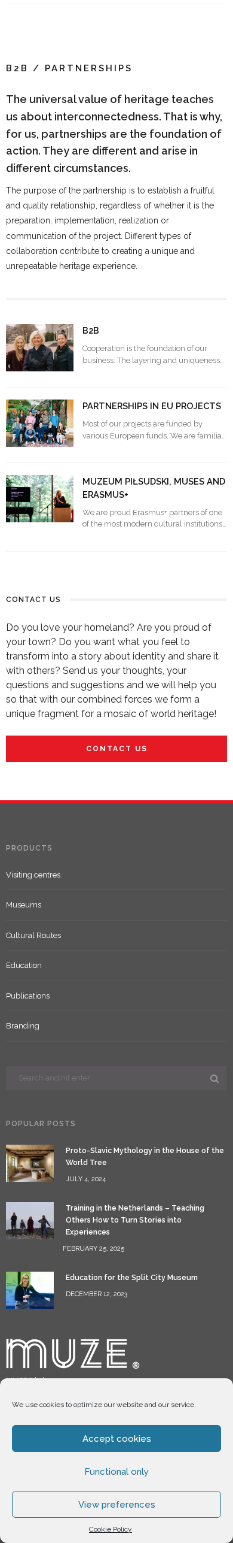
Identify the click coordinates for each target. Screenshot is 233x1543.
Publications (28, 995)
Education (24, 965)
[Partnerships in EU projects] (39, 422)
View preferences (116, 1504)
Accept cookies (116, 1438)
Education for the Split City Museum (132, 1277)
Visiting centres (33, 874)
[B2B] (39, 347)
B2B (90, 330)
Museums (23, 904)
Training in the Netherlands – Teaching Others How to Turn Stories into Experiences (135, 1219)
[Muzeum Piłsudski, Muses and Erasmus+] (39, 498)
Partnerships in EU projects (151, 406)
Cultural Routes (33, 935)
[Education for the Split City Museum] (30, 1289)
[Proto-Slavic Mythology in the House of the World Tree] (30, 1162)
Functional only (116, 1471)
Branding (22, 1025)
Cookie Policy (110, 1529)
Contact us (117, 749)
